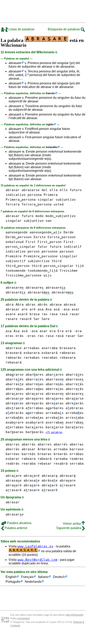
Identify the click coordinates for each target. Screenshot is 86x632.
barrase (77, 449)
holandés (51, 147)
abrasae (14, 480)
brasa (35, 314)
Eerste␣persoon (62, 237)
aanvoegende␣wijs (46, 232)
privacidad (23, 618)
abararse (15, 374)
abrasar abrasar (59, 476)
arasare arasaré (41, 490)
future (56, 247)
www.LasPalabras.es (35, 546)
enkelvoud (15, 242)
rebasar (45, 463)
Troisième (69, 271)
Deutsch (59, 577)
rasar (75, 314)
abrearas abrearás (25, 403)
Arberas (45, 449)
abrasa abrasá (63, 304)
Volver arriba (72, 523)
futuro (76, 190)
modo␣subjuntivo (61, 216)
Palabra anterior (15, 528)
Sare (46, 319)
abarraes (35, 379)
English (11, 577)
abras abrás (37, 304)
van (49, 221)
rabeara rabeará (37, 459)
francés (50, 93)
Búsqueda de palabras (64, 29)
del (45, 190)
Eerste (40, 237)
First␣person (50, 242)
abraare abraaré (23, 476)
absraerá (15, 408)
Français (27, 577)
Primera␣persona (21, 199)
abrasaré (15, 83)
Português (13, 581)
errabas (77, 454)
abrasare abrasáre (51, 292)
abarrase (14, 348)
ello (64, 190)
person (34, 251)
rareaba (61, 459)
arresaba (75, 418)
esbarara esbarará (41, 353)
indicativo (16, 195)
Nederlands (33, 581)
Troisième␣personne (24, 275)
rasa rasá (59, 314)
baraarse (55, 427)
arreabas (32, 348)
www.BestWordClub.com (37, 560)
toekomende (16, 271)
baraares (35, 427)
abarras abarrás (21, 444)
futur (43, 247)
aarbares (55, 408)
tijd (80, 266)
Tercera (13, 204)
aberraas (15, 389)
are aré (29, 309)
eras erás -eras (21, 336)
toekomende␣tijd (43, 271)
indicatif (73, 247)
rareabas (32, 357)
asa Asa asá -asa (54, 309)
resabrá (61, 463)
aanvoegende (17, 232)
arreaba (61, 449)
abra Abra (15, 304)
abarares (35, 374)
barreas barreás (21, 454)
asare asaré (17, 314)
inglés (49, 124)
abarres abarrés (53, 444)
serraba (77, 463)
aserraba (50, 348)
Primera (51, 195)
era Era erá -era (66, 331)
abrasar (13, 190)
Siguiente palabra (69, 528)
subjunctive (39, 261)
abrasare (15, 63)
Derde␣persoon (19, 237)
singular (46, 199)
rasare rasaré (19, 319)
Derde (69, 232)
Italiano (43, 577)
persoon (67, 251)
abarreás (75, 384)
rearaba (29, 463)
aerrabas (35, 408)
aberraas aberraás (65, 389)
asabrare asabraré (25, 422)
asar (76, 309)
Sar (37, 319)
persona (35, 195)
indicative (16, 251)
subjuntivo (66, 199)
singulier (69, 256)
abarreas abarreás (45, 384)
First (31, 242)
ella (54, 190)
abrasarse (31, 190)
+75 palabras (54, 432)
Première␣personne (41, 256)
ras (45, 314)
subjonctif (16, 261)
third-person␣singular (53, 266)
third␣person (18, 266)
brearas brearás (53, 454)
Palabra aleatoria (18, 523)
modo (40, 216)
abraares (15, 394)
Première (14, 256)
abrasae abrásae (41, 480)
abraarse (35, 394)
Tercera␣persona (37, 204)
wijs (48, 275)
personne (50, 251)
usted (59, 204)
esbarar (13, 459)
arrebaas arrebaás (45, 418)
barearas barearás (25, 432)
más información (74, 614)
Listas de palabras (21, 29)
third (57, 261)
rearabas (50, 357)
